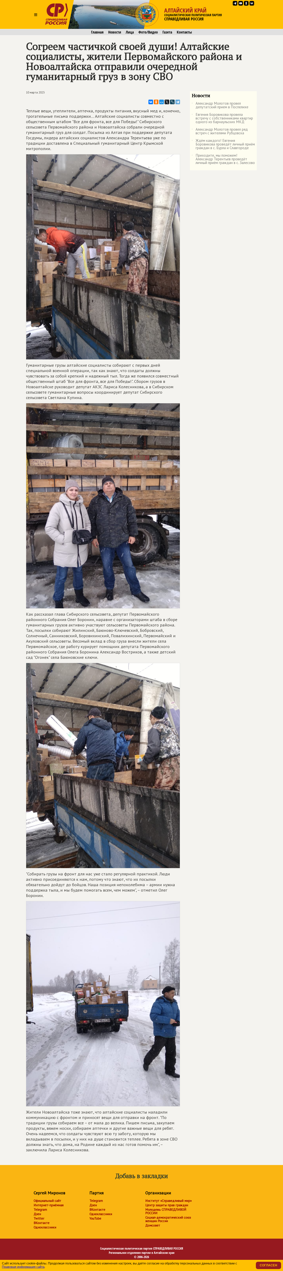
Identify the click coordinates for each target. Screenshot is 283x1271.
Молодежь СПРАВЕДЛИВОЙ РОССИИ (165, 1211)
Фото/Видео (148, 32)
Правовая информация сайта (23, 1266)
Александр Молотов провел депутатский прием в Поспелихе (220, 105)
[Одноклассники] (156, 102)
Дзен (37, 1214)
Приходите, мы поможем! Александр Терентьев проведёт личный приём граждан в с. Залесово (223, 159)
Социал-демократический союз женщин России (168, 1219)
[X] (167, 102)
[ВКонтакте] (150, 102)
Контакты (184, 32)
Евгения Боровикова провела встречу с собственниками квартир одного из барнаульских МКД (222, 118)
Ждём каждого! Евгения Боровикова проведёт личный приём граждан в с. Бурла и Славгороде (223, 144)
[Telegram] (177, 102)
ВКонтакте (41, 1223)
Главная (97, 32)
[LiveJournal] (172, 102)
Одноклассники (45, 1227)
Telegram (40, 1209)
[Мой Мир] (161, 102)
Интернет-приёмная (49, 1205)
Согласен (268, 1265)
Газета (167, 32)
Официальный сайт (47, 1200)
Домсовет (152, 1225)
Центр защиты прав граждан (166, 1205)
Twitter (39, 1218)
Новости (114, 32)
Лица (130, 32)
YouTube (95, 1218)
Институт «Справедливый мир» (168, 1200)
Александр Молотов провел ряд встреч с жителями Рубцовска (220, 131)
